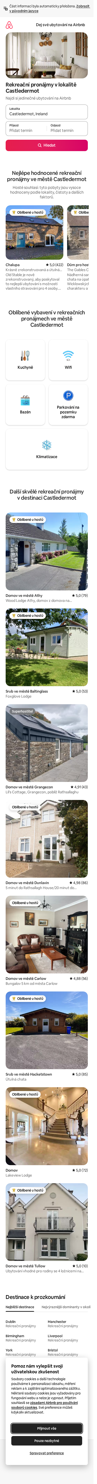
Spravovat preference (47, 1453)
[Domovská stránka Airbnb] (9, 24)
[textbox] (26, 131)
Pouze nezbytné (46, 1441)
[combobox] (46, 114)
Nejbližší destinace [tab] (20, 1307)
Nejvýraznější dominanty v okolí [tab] (66, 1307)
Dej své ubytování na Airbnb (60, 24)
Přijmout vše (46, 1428)
